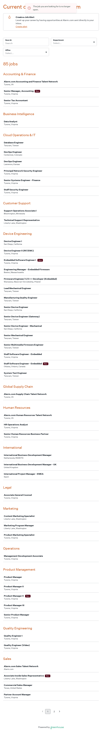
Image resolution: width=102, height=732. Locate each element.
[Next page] (59, 712)
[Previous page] (42, 712)
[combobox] (53, 43)
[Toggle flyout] (94, 42)
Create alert (21, 26)
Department (58, 40)
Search (8, 40)
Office (7, 50)
